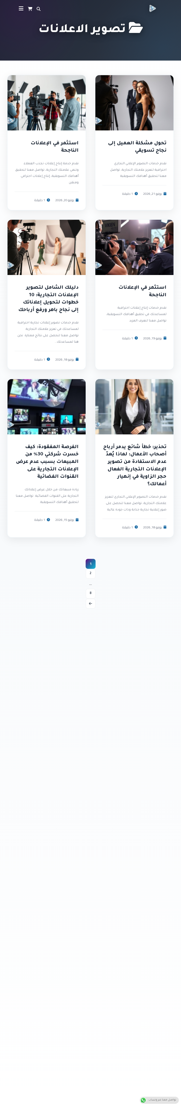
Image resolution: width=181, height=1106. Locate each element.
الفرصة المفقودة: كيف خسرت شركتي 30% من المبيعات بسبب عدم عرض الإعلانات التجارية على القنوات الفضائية (47, 462)
